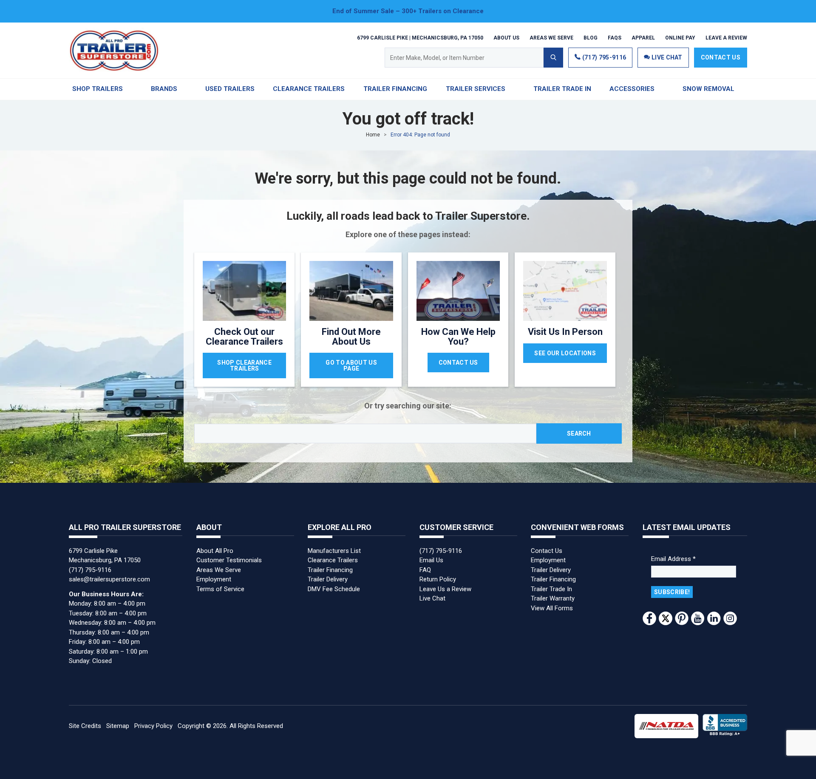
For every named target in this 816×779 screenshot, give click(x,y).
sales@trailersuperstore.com (109, 579)
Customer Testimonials (229, 560)
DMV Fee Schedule (334, 589)
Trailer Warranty (553, 598)
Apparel (643, 37)
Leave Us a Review (445, 589)
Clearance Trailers (333, 560)
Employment (213, 579)
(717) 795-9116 (603, 57)
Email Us (431, 560)
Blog (591, 37)
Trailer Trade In (551, 589)
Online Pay (680, 37)
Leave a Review (726, 37)
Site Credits (85, 726)
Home (373, 135)
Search (579, 433)
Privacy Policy (153, 726)
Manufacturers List (334, 551)
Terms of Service (220, 589)
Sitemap (117, 726)
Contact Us (720, 57)
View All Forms (552, 608)
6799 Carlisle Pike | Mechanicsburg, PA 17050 (420, 37)
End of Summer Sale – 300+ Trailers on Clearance (408, 11)
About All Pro (214, 551)
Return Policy (437, 579)
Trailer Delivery (328, 579)
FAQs (614, 37)
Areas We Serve (551, 37)
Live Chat (432, 598)
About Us (506, 37)
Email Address (673, 559)
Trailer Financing (330, 570)
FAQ (425, 570)
